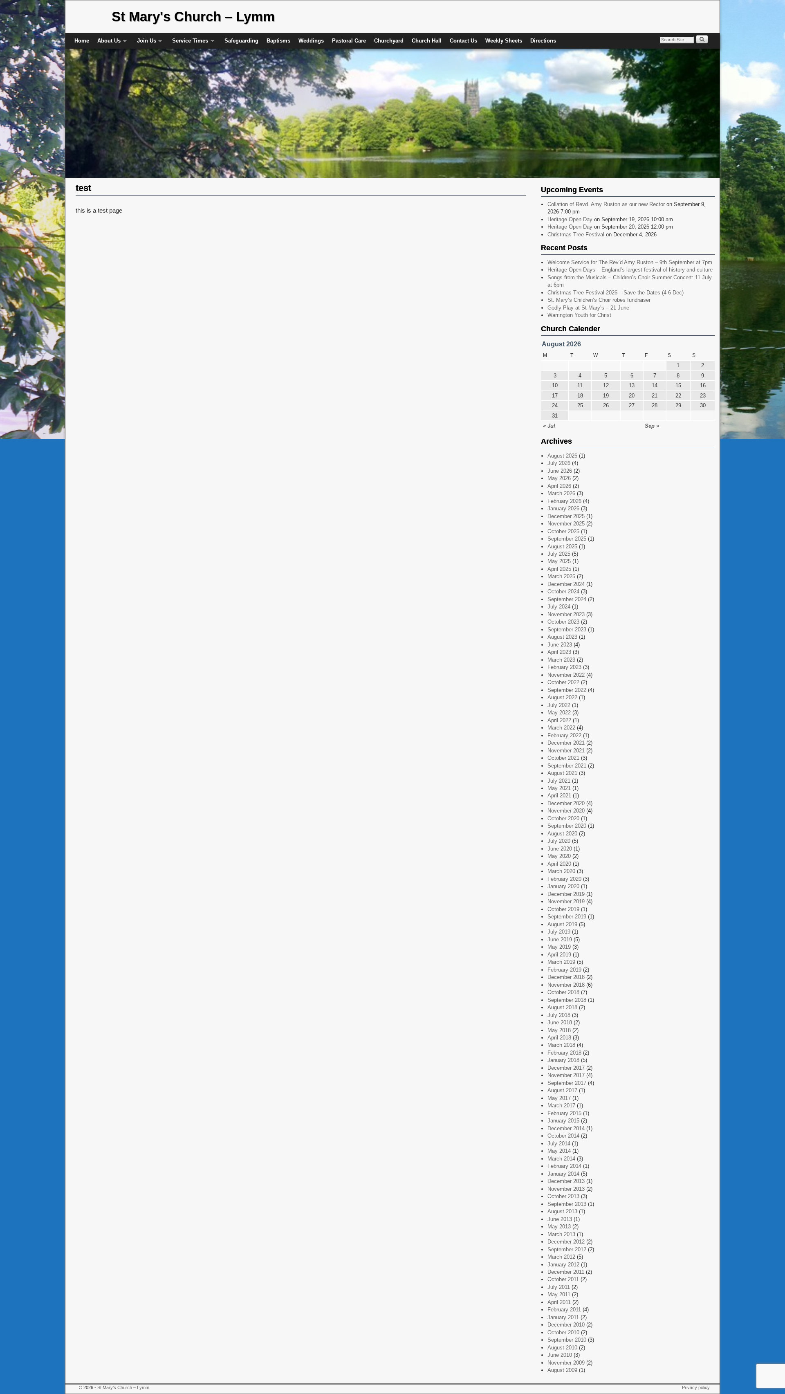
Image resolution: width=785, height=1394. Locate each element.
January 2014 (563, 1174)
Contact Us (463, 41)
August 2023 (562, 637)
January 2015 (563, 1121)
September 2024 (566, 599)
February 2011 (564, 1309)
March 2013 (561, 1234)
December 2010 (566, 1325)
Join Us (144, 43)
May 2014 (559, 1151)
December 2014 (566, 1128)
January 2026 (563, 508)
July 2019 (558, 932)
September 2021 (566, 766)
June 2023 (559, 645)
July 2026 (558, 463)
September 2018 (566, 1000)
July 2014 (558, 1143)
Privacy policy (696, 1387)
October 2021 (563, 758)
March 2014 (561, 1159)
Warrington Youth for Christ (579, 315)
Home (81, 41)
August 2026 (562, 456)
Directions (543, 41)
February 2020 (564, 879)
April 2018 (559, 1038)
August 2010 (562, 1348)
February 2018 (564, 1053)
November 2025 (566, 524)
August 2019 (562, 924)
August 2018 (562, 1007)
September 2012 (566, 1249)
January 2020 (563, 886)
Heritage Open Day (569, 219)
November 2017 (566, 1075)
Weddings (311, 41)
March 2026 (561, 493)
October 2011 (563, 1279)
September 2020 (566, 826)
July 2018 (558, 1015)
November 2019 (566, 901)
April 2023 (559, 652)
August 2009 (562, 1370)
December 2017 (566, 1068)
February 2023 (564, 667)
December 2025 (566, 516)
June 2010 (559, 1355)
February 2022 (564, 735)
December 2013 (566, 1181)
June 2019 (559, 939)
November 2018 (566, 985)
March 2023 (561, 660)
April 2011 (559, 1302)
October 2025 (563, 531)
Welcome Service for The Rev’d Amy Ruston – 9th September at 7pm (629, 262)
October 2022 (563, 682)
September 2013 (566, 1204)
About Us (107, 43)
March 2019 (561, 962)
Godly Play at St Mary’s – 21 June (588, 308)
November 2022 (566, 675)
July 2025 (558, 554)
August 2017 (562, 1090)
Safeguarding (241, 41)
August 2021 (562, 773)
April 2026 (559, 486)
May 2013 (559, 1226)
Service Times (188, 43)
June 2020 (559, 849)
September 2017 (566, 1083)
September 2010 (566, 1340)
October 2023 (563, 622)
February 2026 (564, 501)
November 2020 (566, 811)
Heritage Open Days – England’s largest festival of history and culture (630, 270)
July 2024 (558, 607)
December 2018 (566, 977)
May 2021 (559, 788)
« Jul (549, 426)
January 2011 (563, 1317)
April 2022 (559, 720)
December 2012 (566, 1242)
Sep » (652, 426)
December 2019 (566, 894)
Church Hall (427, 41)
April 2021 (559, 795)
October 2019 (563, 909)
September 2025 (566, 539)
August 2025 (562, 546)
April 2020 (559, 864)
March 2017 (561, 1105)
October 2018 (563, 992)
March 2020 (561, 871)
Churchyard (389, 41)
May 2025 (559, 561)
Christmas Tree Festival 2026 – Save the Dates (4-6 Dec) (615, 293)
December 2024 (566, 584)
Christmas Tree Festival (575, 234)
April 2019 (559, 955)
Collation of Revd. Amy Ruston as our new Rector (606, 204)
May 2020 (559, 856)
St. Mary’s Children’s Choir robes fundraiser (598, 300)
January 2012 (563, 1265)
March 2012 (561, 1257)
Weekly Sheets (503, 41)
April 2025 (559, 569)
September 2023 (566, 629)
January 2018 (563, 1060)
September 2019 (566, 917)
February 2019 (564, 970)
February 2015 (564, 1113)
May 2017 (559, 1098)
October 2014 (563, 1136)
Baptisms (278, 41)
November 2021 (566, 751)
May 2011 (558, 1294)
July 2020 (558, 841)
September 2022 (566, 690)
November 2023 (566, 614)
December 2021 (566, 743)
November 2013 (566, 1189)
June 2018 (559, 1022)
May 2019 (559, 947)
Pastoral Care (349, 41)
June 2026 (559, 471)
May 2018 (559, 1030)
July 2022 (558, 705)
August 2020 (562, 834)
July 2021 (558, 781)
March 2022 (561, 728)
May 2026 (559, 478)
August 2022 (562, 697)
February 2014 (564, 1166)
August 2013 (562, 1211)
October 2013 (563, 1196)
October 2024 (563, 591)
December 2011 (565, 1272)
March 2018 (561, 1045)
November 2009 (566, 1363)
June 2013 (559, 1219)
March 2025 (561, 576)
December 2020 (566, 803)
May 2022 (559, 712)
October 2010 (563, 1332)
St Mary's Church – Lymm (193, 16)
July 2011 (558, 1287)
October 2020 (563, 818)
